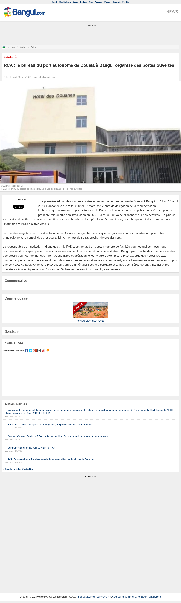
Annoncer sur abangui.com (148, 597)
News (91, 2)
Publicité (125, 2)
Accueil (54, 2)
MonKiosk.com (65, 2)
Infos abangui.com (86, 597)
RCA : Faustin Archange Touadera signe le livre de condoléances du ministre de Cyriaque (51, 459)
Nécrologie (116, 2)
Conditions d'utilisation (123, 597)
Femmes (107, 2)
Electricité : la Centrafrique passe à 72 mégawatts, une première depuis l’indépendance (50, 424)
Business (83, 2)
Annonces (98, 2)
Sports (75, 2)
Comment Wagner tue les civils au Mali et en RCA (31, 448)
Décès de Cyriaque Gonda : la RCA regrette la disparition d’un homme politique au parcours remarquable (58, 436)
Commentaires (104, 597)
